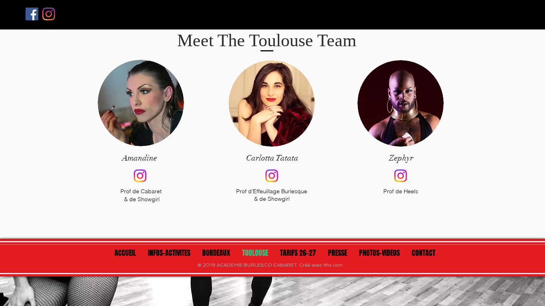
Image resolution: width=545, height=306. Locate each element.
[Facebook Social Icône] (32, 14)
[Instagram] (48, 14)
